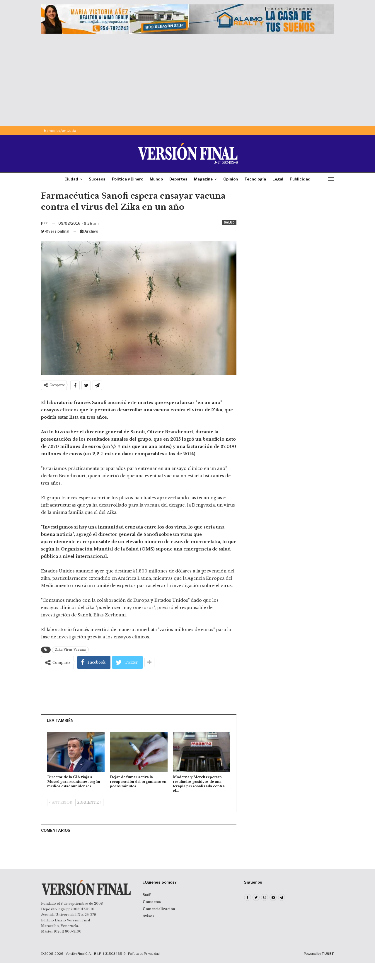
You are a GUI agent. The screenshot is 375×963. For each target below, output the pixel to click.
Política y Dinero (127, 179)
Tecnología (255, 179)
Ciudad (71, 179)
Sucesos (97, 179)
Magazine (203, 179)
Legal (277, 179)
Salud (229, 222)
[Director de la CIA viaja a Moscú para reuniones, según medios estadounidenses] (76, 752)
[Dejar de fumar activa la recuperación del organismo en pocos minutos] (138, 752)
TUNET (328, 954)
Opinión (230, 179)
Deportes (178, 179)
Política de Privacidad (144, 954)
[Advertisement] (187, 78)
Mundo (156, 179)
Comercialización (159, 909)
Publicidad (300, 179)
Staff (147, 895)
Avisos (148, 916)
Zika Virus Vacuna (70, 650)
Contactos (152, 902)
